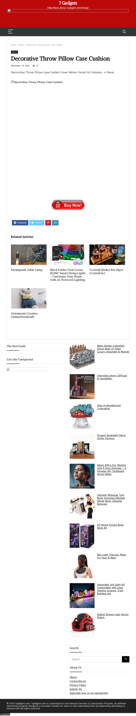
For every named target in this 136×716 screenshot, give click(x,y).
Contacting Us (78, 681)
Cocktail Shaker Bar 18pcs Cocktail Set (106, 271)
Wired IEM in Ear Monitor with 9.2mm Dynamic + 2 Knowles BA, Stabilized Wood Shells (111, 470)
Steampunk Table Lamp (26, 270)
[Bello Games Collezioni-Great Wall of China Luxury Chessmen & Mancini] (82, 356)
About (73, 677)
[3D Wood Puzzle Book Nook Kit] (82, 535)
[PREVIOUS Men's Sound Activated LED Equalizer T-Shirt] (3, 707)
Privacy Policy (78, 685)
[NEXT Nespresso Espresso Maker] (132, 707)
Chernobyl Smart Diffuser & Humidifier (112, 377)
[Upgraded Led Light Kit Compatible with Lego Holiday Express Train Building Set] (82, 595)
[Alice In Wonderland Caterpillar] (82, 416)
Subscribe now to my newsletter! (89, 693)
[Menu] (11, 31)
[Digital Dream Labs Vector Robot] (82, 625)
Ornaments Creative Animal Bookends (24, 315)
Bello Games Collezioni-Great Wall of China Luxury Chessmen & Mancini (113, 348)
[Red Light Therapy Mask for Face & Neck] (82, 565)
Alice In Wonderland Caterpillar (109, 407)
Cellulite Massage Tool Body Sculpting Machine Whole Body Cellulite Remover (111, 500)
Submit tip (76, 689)
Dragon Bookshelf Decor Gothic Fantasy (111, 437)
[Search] (124, 31)
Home (13, 45)
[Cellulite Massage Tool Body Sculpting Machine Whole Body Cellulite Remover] (82, 506)
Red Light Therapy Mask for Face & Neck (111, 556)
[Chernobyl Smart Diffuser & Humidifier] (82, 386)
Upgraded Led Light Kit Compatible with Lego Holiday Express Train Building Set (111, 589)
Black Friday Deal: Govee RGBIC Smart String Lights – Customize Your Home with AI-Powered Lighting (68, 275)
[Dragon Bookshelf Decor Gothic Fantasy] (82, 446)
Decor (21, 45)
